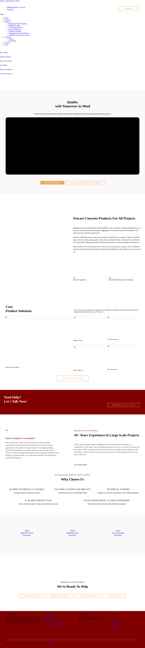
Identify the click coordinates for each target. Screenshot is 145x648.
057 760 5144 (59, 626)
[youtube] (8, 48)
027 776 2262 (59, 623)
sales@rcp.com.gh (50, 619)
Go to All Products (6, 74)
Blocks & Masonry (78, 370)
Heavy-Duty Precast (112, 369)
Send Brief (3, 65)
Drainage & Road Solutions (12, 367)
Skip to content (5, 1)
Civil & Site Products (112, 339)
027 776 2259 (48, 626)
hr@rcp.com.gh (5, 57)
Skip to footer (15, 1)
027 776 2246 (48, 623)
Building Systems (78, 340)
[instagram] (6, 48)
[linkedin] (1, 48)
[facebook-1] (3, 48)
